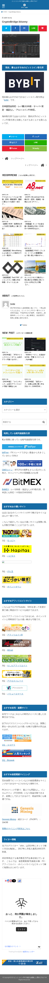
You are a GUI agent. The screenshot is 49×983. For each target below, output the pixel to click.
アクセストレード (15, 681)
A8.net (10, 650)
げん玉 (10, 571)
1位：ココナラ (8, 745)
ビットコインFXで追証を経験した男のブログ (29, 977)
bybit (6, 100)
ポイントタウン (14, 587)
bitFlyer (5, 452)
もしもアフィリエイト (17, 665)
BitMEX (5, 489)
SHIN (12, 304)
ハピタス (11, 556)
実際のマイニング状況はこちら (16, 828)
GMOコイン (7, 470)
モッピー (11, 540)
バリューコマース (15, 694)
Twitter (24, 325)
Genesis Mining (9, 819)
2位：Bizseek (8, 760)
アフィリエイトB (15, 635)
